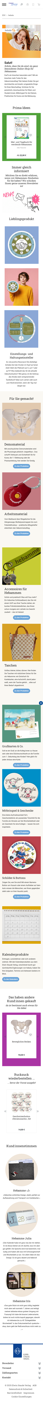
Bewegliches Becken (21, 1041)
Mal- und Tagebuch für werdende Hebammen (21, 143)
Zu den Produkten (21, 466)
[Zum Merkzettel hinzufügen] (30, 135)
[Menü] (4, 4)
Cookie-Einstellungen (21, 1396)
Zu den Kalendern (11, 979)
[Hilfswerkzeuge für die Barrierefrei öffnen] (41, 703)
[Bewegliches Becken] (21, 1028)
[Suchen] (21, 4)
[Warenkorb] (38, 4)
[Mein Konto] (27, 4)
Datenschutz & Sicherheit (20, 1389)
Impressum (28, 1393)
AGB (34, 1385)
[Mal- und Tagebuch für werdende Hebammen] (21, 128)
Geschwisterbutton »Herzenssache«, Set (21, 1117)
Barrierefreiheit (14, 1393)
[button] (33, 4)
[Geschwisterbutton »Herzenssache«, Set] (21, 1102)
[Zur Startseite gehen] (13, 4)
